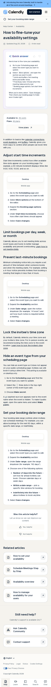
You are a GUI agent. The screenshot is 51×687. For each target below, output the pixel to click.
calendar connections (34, 139)
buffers (25, 142)
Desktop (25, 179)
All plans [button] (16, 121)
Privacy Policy (8, 664)
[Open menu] (46, 12)
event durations (10, 142)
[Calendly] (13, 12)
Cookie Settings (36, 664)
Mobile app (25, 186)
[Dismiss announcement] (48, 4)
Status (25, 664)
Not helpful (27, 534)
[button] (34, 12)
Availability (20, 26)
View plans (23, 127)
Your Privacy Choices (16, 668)
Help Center (8, 26)
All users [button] (22, 118)
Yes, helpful (27, 527)
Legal (18, 664)
